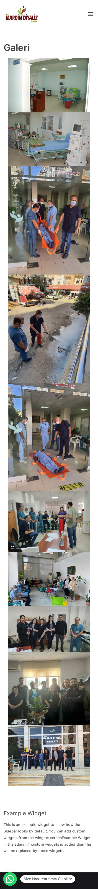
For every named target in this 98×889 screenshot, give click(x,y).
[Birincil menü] (90, 14)
